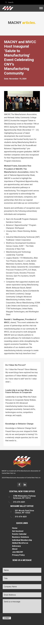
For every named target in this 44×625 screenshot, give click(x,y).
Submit (6, 618)
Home (14, 528)
